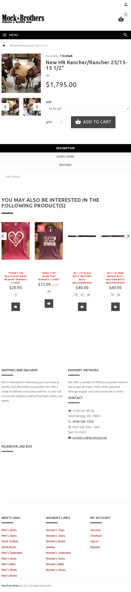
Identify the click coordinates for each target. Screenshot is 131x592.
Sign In (94, 541)
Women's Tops (55, 530)
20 (76, 294)
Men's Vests (9, 558)
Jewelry (50, 547)
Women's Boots (56, 541)
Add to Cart (96, 121)
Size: (49, 102)
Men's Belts (9, 564)
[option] (10, 107)
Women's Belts (55, 564)
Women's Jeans (55, 535)
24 (118, 294)
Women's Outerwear (58, 552)
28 (88, 294)
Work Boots (9, 547)
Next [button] (37, 107)
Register (95, 547)
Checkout (96, 535)
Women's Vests (55, 558)
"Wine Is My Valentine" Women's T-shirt (49, 276)
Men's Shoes (9, 569)
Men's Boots (9, 575)
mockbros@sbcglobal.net (89, 437)
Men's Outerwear (12, 552)
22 (82, 294)
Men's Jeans (9, 535)
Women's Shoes (56, 569)
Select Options (82, 306)
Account (95, 530)
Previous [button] (5, 107)
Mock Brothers (11, 585)
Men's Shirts (9, 530)
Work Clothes (10, 541)
